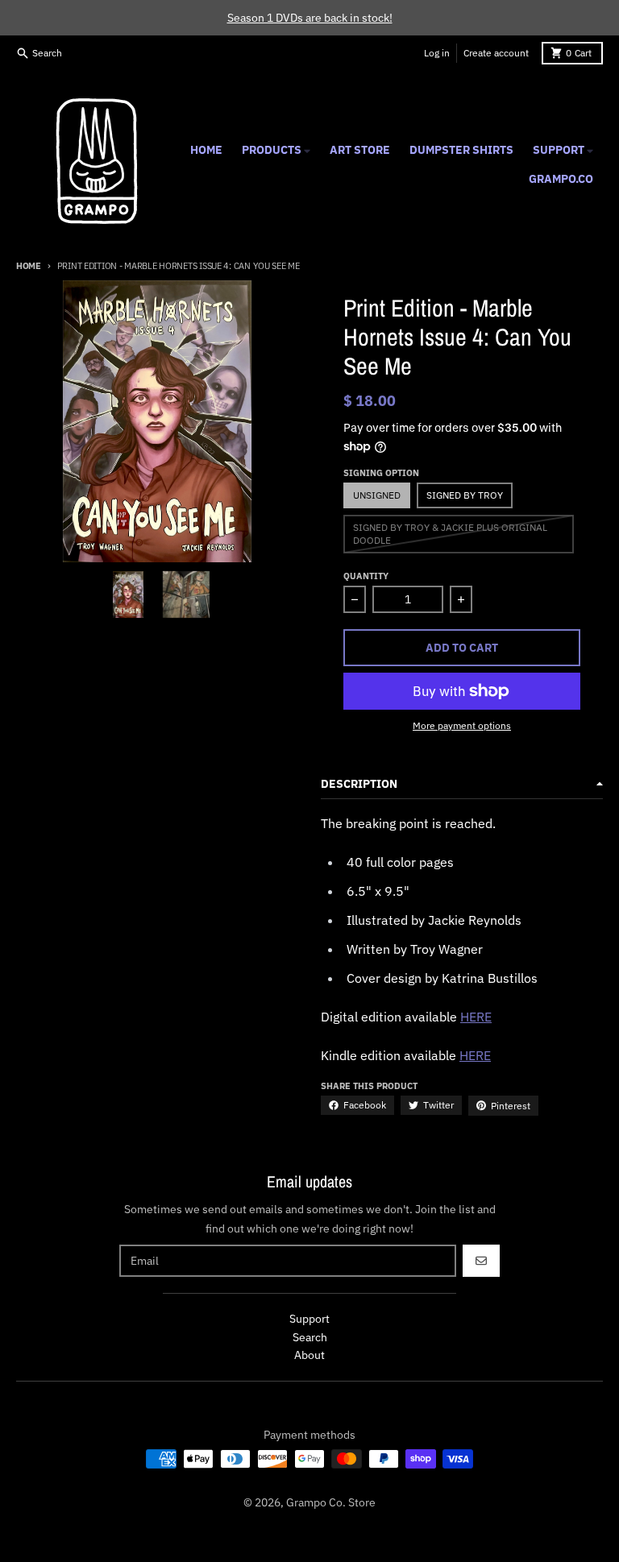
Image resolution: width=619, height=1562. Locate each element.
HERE (476, 1017)
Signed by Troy (464, 495)
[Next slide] (226, 594)
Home (28, 265)
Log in (437, 53)
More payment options (462, 725)
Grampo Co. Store (331, 1502)
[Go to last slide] (88, 594)
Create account (496, 53)
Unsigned (377, 495)
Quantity (365, 576)
